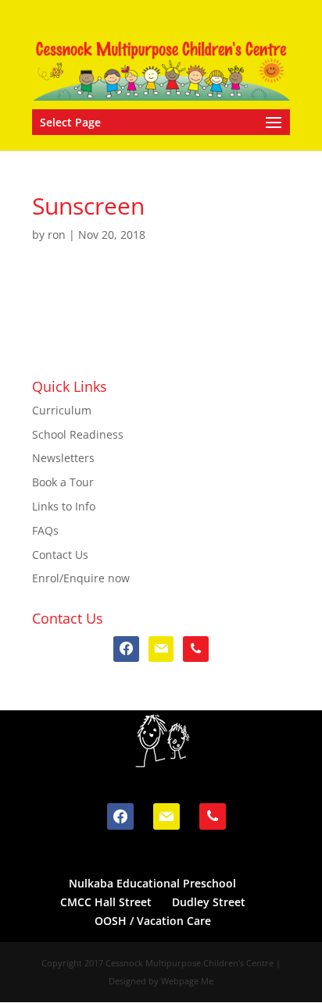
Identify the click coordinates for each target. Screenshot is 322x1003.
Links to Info (63, 506)
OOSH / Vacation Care (153, 920)
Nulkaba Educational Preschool (152, 883)
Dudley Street (208, 902)
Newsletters (63, 457)
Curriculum (61, 410)
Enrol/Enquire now (81, 578)
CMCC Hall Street (106, 902)
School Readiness (77, 434)
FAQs (45, 530)
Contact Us (60, 554)
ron (57, 234)
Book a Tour (63, 482)
